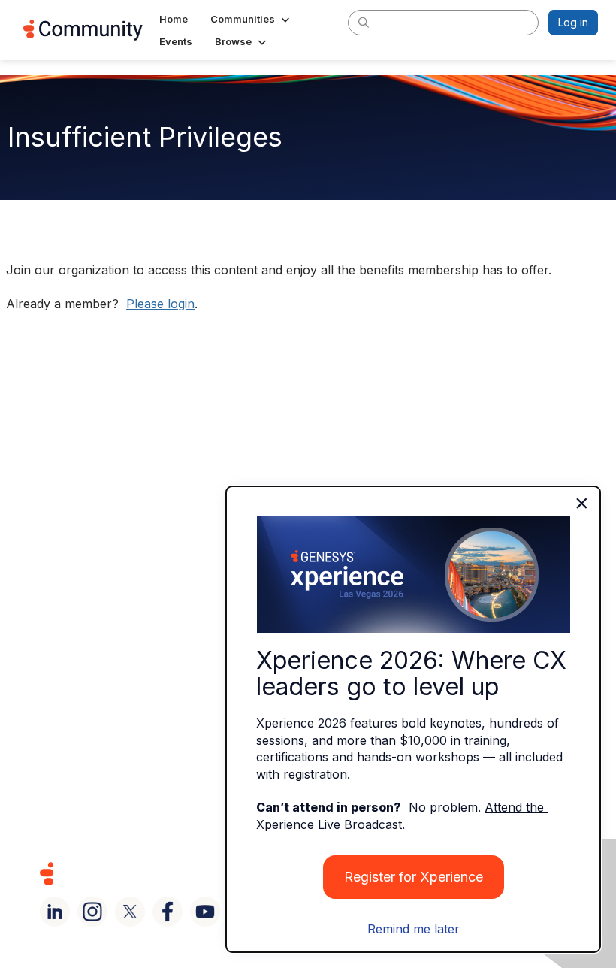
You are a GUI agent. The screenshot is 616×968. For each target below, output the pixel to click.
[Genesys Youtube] (205, 912)
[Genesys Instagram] (92, 912)
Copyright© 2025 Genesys (149, 873)
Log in (573, 22)
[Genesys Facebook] (167, 912)
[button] (251, 19)
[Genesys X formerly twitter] (130, 912)
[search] (363, 22)
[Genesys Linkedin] (55, 912)
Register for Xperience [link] (413, 877)
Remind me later (413, 928)
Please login (160, 303)
